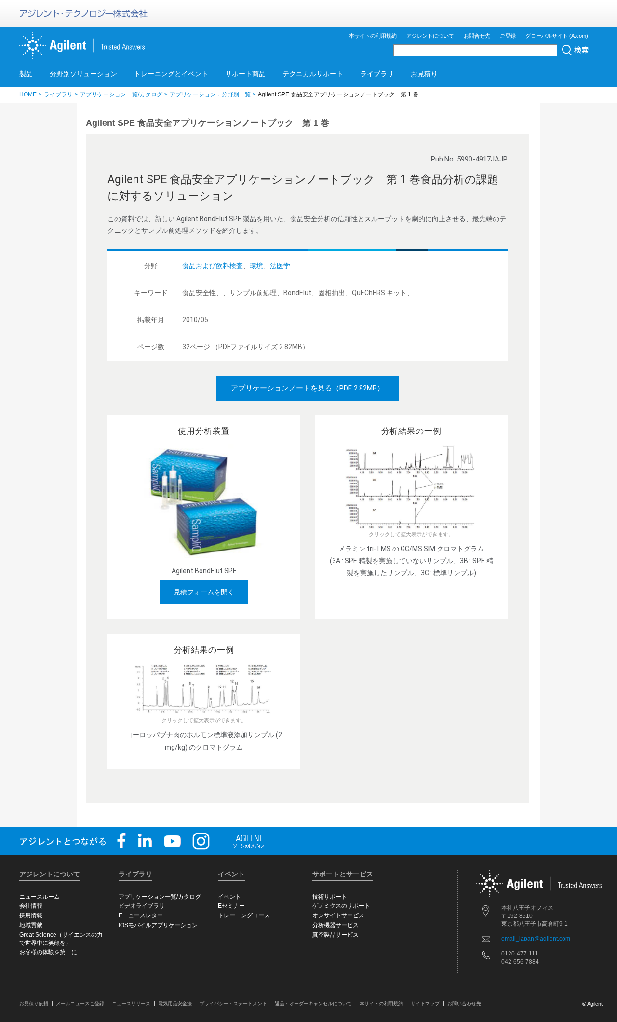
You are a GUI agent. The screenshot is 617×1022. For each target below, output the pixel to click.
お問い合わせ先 (464, 1003)
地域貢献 (30, 925)
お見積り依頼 (33, 1003)
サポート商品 (245, 74)
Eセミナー (231, 905)
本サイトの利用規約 (373, 36)
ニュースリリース (131, 1003)
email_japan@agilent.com (535, 938)
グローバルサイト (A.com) (556, 36)
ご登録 (508, 36)
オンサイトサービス (338, 915)
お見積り (424, 74)
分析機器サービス (335, 925)
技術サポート (329, 896)
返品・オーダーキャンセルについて (313, 1003)
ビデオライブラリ (142, 905)
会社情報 (30, 905)
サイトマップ (425, 1003)
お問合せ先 (477, 36)
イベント (229, 896)
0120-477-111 (519, 953)
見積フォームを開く (204, 592)
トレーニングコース (244, 915)
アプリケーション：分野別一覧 (210, 94)
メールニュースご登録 (80, 1003)
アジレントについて (430, 36)
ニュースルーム (39, 896)
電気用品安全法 (175, 1003)
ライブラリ (377, 74)
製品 (26, 74)
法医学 (280, 265)
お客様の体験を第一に (48, 952)
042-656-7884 (520, 961)
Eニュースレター (141, 915)
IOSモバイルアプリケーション (158, 925)
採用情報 (30, 915)
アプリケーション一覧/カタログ (121, 94)
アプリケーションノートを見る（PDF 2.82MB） (307, 388)
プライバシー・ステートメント (233, 1003)
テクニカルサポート (312, 74)
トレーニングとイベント (171, 74)
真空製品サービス (335, 934)
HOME (28, 94)
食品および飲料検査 (212, 265)
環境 (256, 265)
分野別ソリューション (83, 74)
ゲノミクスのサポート (341, 905)
